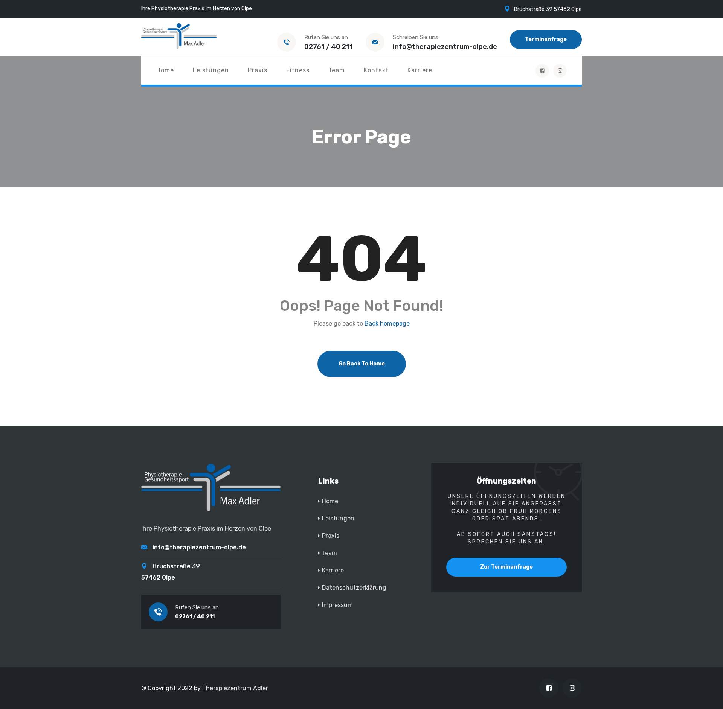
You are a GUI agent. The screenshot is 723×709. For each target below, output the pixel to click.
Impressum (337, 605)
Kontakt (376, 70)
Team (336, 70)
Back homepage (387, 323)
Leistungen (211, 70)
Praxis (257, 70)
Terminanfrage (546, 39)
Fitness (298, 70)
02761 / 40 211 (328, 47)
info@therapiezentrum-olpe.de (445, 47)
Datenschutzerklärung (354, 587)
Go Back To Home (362, 364)
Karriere (419, 70)
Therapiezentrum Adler (235, 688)
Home (165, 70)
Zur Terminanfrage (506, 567)
